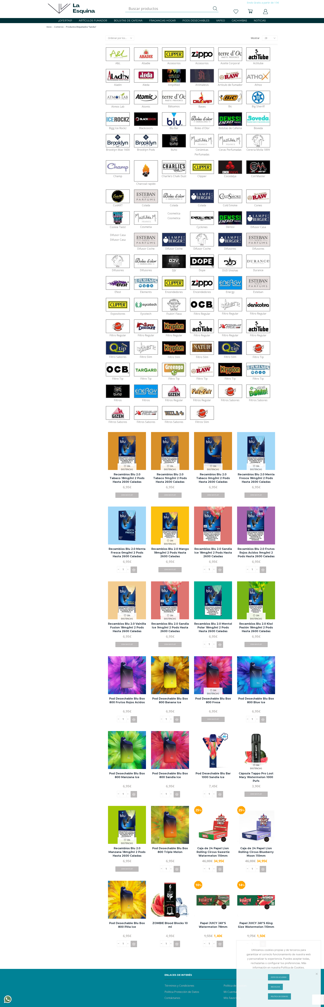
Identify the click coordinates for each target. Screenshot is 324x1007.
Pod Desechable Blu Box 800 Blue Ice (256, 700)
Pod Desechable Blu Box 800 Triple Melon (170, 850)
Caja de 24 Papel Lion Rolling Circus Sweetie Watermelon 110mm (213, 852)
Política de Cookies (235, 985)
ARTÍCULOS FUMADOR (93, 20)
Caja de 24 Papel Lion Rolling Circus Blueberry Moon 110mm (256, 852)
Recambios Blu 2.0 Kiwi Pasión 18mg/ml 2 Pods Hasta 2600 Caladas (256, 627)
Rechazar (275, 987)
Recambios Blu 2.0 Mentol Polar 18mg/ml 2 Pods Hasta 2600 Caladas (213, 627)
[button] (134, 570)
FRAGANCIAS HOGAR (162, 20)
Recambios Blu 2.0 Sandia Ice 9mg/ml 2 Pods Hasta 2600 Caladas (170, 627)
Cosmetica (174, 216)
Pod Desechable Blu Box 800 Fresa (213, 700)
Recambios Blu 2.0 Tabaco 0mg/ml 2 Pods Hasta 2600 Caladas (213, 478)
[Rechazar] (316, 973)
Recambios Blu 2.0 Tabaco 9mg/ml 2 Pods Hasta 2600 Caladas (170, 478)
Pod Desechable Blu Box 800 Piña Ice (127, 925)
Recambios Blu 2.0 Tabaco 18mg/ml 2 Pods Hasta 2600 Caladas (127, 478)
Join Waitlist (127, 495)
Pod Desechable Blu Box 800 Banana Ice (170, 700)
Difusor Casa (118, 237)
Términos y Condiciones (179, 985)
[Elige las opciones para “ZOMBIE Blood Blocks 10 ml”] (177, 944)
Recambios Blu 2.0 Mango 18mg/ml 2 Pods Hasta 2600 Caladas (170, 552)
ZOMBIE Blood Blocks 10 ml (170, 925)
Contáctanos (172, 998)
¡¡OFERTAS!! (65, 20)
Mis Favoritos (232, 998)
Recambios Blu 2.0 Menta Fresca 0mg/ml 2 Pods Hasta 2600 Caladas (127, 552)
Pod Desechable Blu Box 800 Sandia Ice (170, 775)
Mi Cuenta (230, 992)
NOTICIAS (260, 20)
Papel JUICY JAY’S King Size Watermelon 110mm (256, 925)
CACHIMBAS (239, 20)
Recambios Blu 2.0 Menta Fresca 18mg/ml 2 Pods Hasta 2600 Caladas (256, 478)
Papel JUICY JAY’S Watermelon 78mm (213, 925)
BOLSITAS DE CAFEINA (128, 20)
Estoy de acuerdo (278, 977)
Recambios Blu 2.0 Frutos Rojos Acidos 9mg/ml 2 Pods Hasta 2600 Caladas (256, 552)
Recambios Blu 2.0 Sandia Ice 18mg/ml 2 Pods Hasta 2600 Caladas (213, 552)
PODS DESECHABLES (195, 20)
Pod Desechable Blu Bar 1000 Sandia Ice (213, 775)
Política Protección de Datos (182, 992)
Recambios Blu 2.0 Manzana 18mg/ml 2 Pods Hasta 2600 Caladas (127, 852)
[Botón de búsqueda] (215, 8)
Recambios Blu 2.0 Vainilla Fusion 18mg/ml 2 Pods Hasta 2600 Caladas (127, 627)
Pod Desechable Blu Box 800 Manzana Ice (127, 775)
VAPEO (220, 20)
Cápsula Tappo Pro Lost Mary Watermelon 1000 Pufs (256, 777)
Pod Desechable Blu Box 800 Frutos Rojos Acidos (127, 700)
